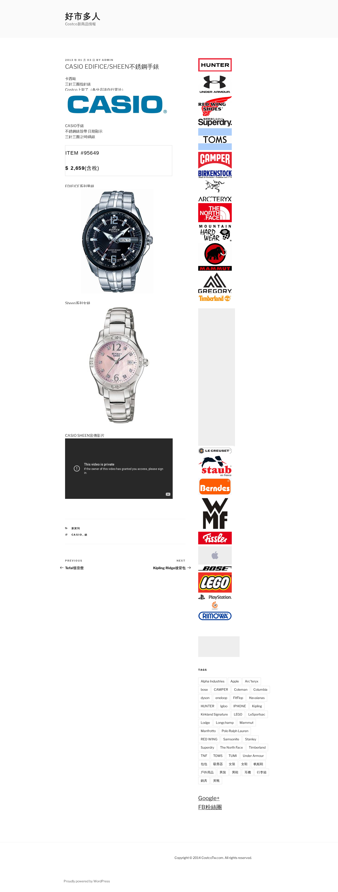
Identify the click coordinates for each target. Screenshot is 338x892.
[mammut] (215, 270)
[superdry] (215, 126)
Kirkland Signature (214, 714)
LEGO (238, 714)
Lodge (205, 722)
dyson (205, 698)
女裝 (232, 764)
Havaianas (257, 698)
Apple (234, 681)
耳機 (247, 772)
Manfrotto (208, 731)
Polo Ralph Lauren (235, 731)
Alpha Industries (212, 681)
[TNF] (215, 221)
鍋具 (204, 780)
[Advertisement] (216, 377)
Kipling (257, 706)
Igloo (223, 706)
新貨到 (76, 528)
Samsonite (231, 739)
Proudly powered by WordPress (87, 881)
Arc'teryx (251, 681)
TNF (204, 756)
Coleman (240, 689)
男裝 (223, 772)
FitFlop (238, 698)
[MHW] (215, 240)
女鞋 (244, 764)
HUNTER (207, 706)
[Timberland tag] (215, 300)
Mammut (246, 722)
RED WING (209, 739)
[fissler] (215, 543)
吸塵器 (218, 764)
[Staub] (215, 475)
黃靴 (216, 780)
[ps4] (215, 599)
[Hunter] (215, 70)
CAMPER (221, 689)
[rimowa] (215, 619)
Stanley (250, 739)
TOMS (218, 756)
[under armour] (215, 93)
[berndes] (215, 494)
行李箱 (261, 772)
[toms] (215, 149)
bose (204, 689)
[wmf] (215, 529)
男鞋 (235, 772)
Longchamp (225, 722)
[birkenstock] (215, 177)
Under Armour (253, 756)
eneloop (221, 698)
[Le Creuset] (215, 453)
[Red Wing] (215, 115)
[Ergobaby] (215, 609)
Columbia (260, 689)
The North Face (231, 747)
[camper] (215, 168)
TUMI (233, 756)
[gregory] (215, 292)
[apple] (215, 564)
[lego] (215, 592)
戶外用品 (207, 772)
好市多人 (83, 16)
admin (107, 60)
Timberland (257, 747)
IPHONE (239, 706)
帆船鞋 (258, 764)
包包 (204, 764)
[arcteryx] (215, 200)
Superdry (207, 747)
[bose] (215, 570)
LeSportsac (256, 714)
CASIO (77, 534)
